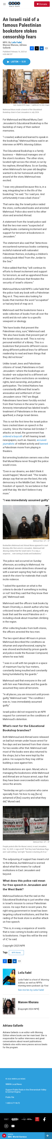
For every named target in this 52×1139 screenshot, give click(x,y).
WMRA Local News (14, 1084)
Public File (10, 1097)
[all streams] (48, 1135)
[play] (4, 1135)
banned (44, 443)
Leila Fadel (16, 42)
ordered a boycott (13, 436)
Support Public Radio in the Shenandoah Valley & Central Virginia (26, 1091)
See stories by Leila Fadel (31, 989)
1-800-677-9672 (13, 1103)
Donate (43, 4)
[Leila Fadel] (9, 977)
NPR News (16, 952)
